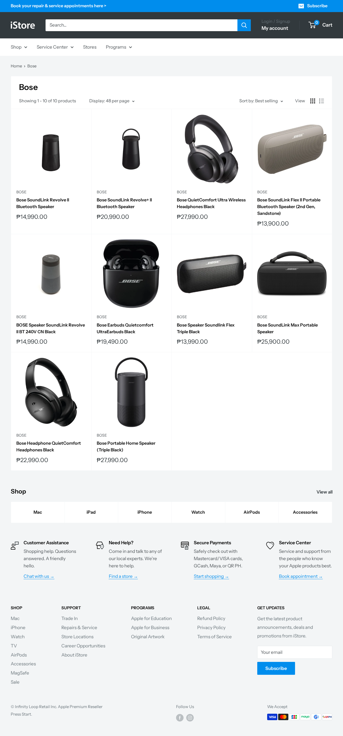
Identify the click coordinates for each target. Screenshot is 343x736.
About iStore (74, 655)
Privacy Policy (211, 627)
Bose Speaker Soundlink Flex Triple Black (205, 328)
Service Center (52, 46)
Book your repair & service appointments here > (58, 5)
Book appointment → (301, 576)
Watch (198, 512)
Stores (89, 46)
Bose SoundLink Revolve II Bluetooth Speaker (42, 203)
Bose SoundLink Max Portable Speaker (287, 328)
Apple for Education (151, 618)
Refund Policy (211, 618)
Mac (37, 512)
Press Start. (21, 714)
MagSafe (20, 673)
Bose (31, 65)
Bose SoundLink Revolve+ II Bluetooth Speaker (124, 203)
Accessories (305, 512)
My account (275, 28)
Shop (16, 46)
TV (14, 645)
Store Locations (77, 636)
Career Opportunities (83, 645)
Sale (15, 682)
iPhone (144, 512)
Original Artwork (148, 636)
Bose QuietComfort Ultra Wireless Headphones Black (211, 203)
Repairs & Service (79, 627)
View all (324, 492)
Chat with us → (39, 576)
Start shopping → (211, 576)
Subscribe (317, 5)
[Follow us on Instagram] (190, 718)
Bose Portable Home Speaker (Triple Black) (126, 446)
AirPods (252, 512)
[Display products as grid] (312, 101)
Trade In (69, 618)
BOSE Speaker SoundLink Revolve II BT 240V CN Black (50, 328)
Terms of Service (214, 636)
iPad (91, 512)
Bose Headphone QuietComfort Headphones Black (48, 446)
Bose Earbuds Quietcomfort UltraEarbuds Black (125, 328)
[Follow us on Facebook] (180, 718)
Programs (116, 46)
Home (16, 65)
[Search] (244, 25)
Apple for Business (150, 627)
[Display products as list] (321, 101)
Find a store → (123, 576)
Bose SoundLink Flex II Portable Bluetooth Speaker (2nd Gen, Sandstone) (288, 206)
